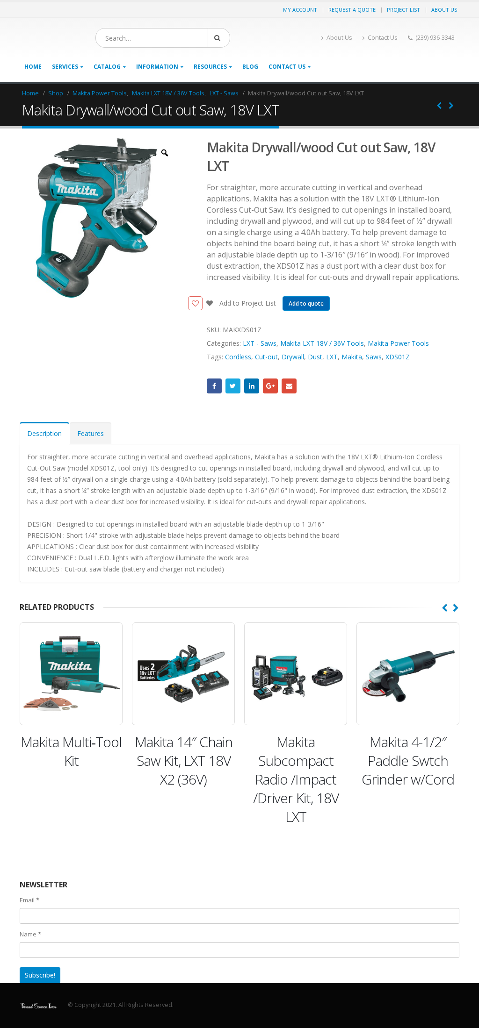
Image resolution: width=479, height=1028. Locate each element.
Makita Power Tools (398, 343)
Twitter (232, 385)
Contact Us (383, 38)
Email (289, 385)
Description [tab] (44, 433)
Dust (315, 356)
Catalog (107, 67)
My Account (300, 9)
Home (33, 67)
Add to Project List (247, 303)
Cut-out (266, 356)
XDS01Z (397, 356)
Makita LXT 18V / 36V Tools (322, 343)
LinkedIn (251, 385)
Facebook (214, 385)
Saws (374, 356)
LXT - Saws (259, 343)
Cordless (238, 356)
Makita (351, 356)
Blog (250, 67)
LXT (332, 356)
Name (30, 934)
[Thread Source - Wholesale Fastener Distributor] (38, 1005)
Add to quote (306, 303)
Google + (270, 385)
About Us (444, 9)
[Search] (219, 38)
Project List (403, 9)
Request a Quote (352, 9)
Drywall (293, 356)
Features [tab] (90, 433)
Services (65, 67)
